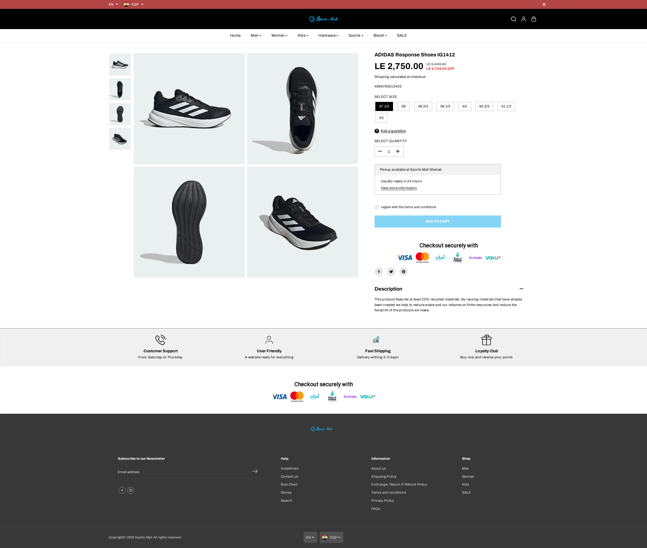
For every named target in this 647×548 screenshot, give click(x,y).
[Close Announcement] (544, 4)
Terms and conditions (388, 492)
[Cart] (533, 19)
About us (378, 468)
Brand (379, 35)
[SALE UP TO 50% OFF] (342, 4)
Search (286, 500)
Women (278, 35)
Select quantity (391, 141)
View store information (399, 188)
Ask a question (393, 131)
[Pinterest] (403, 271)
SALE (402, 35)
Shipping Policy (384, 476)
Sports (355, 35)
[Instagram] (130, 490)
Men (255, 35)
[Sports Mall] (323, 19)
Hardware (327, 35)
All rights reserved (167, 537)
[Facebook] (379, 271)
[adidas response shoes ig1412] (189, 108)
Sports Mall (143, 537)
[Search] (513, 19)
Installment (290, 468)
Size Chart (289, 484)
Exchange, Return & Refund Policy (399, 484)
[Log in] (523, 19)
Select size (386, 97)
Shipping (382, 77)
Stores (286, 492)
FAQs (375, 509)
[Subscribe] (255, 472)
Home (235, 35)
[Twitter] (391, 271)
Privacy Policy (382, 500)
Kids (302, 35)
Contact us (289, 476)
